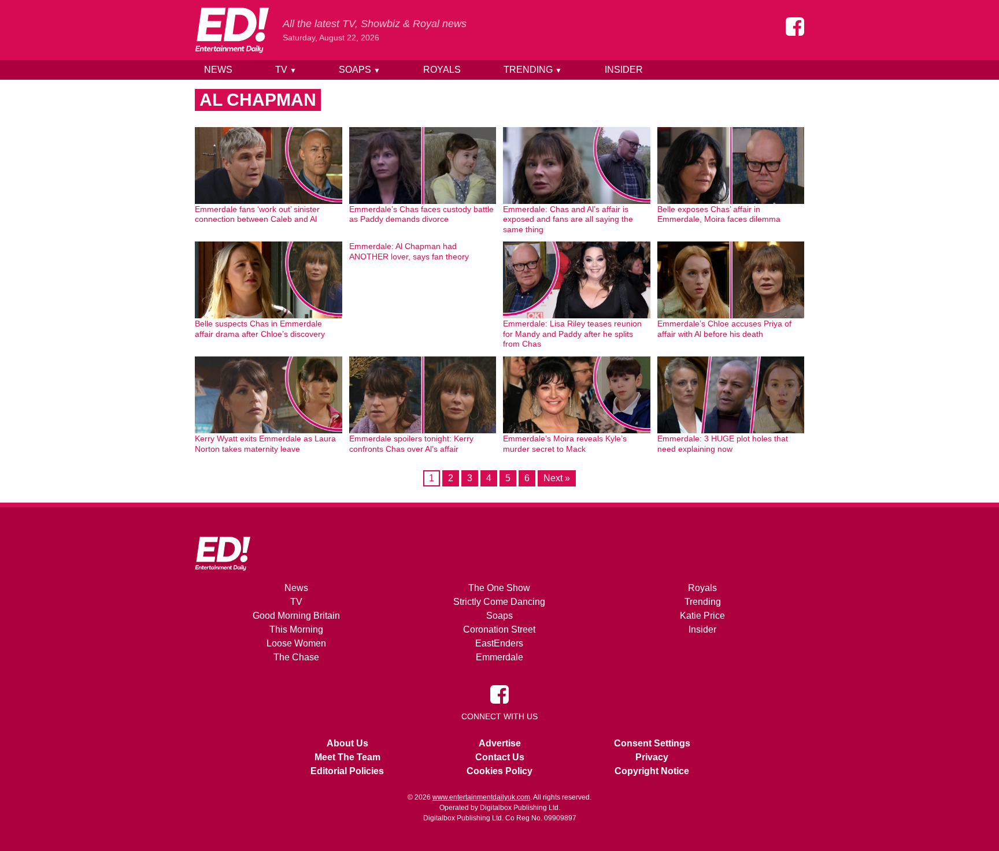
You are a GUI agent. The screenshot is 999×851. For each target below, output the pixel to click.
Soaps (359, 70)
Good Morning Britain (296, 615)
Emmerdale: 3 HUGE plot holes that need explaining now (722, 444)
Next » (556, 478)
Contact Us (499, 757)
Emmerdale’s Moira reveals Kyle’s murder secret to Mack (565, 444)
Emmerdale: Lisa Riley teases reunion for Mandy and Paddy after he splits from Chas (572, 333)
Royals (442, 70)
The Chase (296, 657)
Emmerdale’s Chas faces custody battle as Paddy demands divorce (421, 214)
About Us (347, 743)
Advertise (500, 743)
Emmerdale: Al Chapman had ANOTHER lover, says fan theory (409, 251)
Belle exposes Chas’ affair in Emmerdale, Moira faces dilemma (718, 214)
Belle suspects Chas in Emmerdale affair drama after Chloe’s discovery (260, 329)
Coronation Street (499, 629)
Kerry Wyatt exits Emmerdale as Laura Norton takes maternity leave (265, 444)
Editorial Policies (347, 771)
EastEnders (499, 643)
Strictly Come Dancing (499, 602)
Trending (533, 70)
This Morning (296, 629)
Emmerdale (499, 657)
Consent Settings (652, 743)
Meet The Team (347, 757)
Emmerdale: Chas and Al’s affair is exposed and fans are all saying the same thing (568, 219)
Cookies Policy (499, 771)
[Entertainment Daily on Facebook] (795, 26)
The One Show (499, 588)
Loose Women (296, 643)
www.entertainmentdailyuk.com (481, 797)
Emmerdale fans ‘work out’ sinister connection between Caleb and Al (257, 214)
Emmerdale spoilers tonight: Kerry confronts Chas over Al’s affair (411, 444)
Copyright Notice (652, 771)
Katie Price (702, 615)
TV (286, 70)
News (218, 70)
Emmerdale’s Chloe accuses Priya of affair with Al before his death (724, 329)
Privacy (651, 757)
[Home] (232, 30)
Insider (624, 70)
